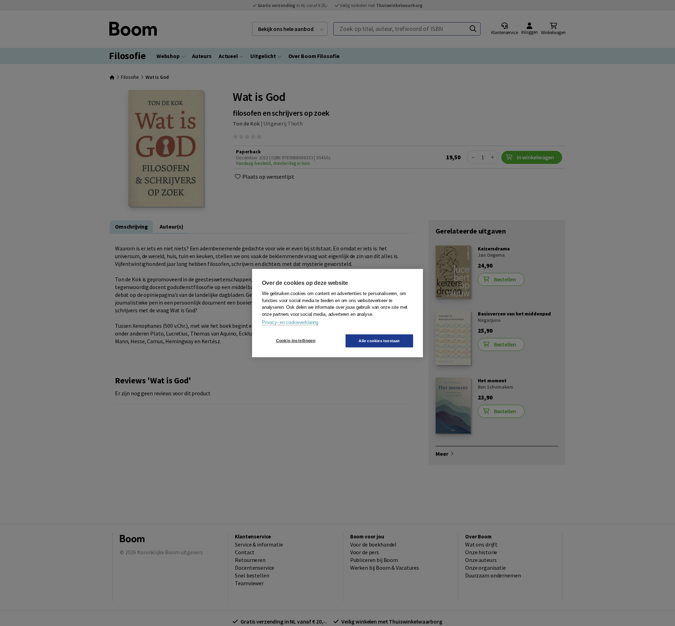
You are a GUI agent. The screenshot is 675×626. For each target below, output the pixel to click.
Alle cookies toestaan (379, 340)
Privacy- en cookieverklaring (290, 322)
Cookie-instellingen (296, 340)
